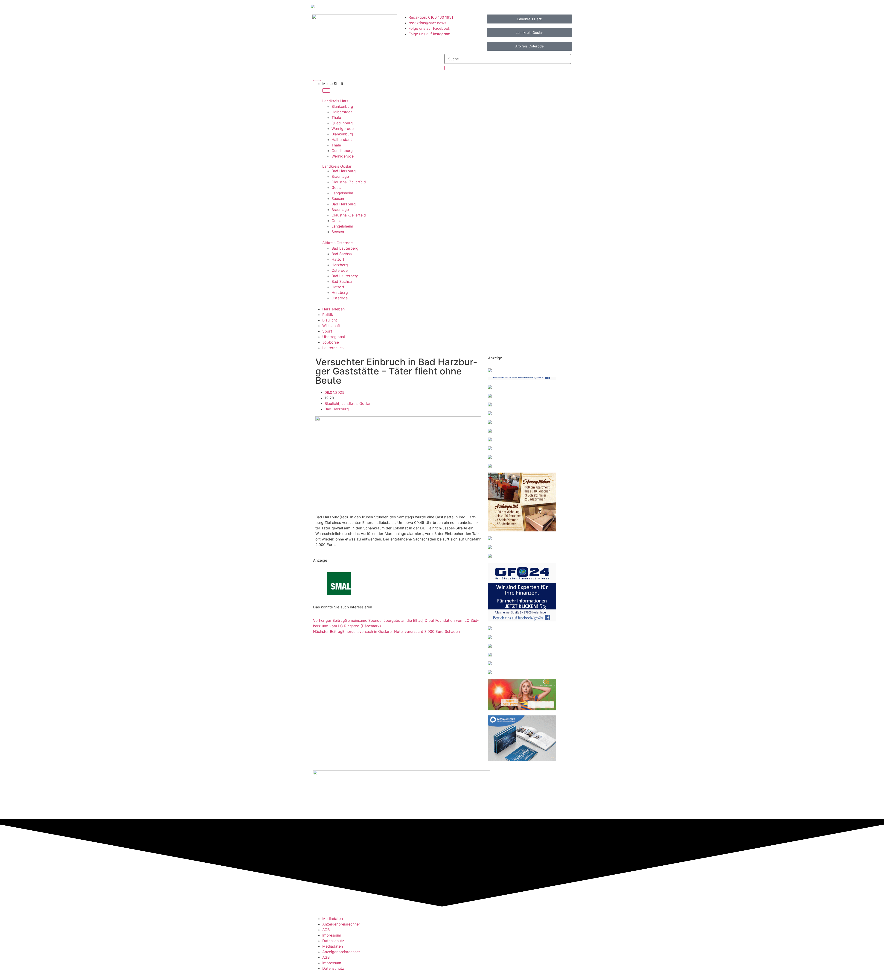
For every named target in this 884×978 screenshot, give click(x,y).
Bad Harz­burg (344, 171)
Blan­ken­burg (342, 106)
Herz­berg (340, 265)
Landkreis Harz (335, 101)
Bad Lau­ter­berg (345, 248)
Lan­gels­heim (342, 193)
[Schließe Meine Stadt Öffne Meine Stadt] (326, 90)
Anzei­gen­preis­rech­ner (341, 924)
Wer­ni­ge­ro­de (343, 128)
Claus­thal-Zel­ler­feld (349, 182)
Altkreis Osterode (337, 242)
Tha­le (336, 117)
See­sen (338, 198)
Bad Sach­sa (342, 253)
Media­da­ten (332, 918)
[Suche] (448, 68)
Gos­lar (337, 187)
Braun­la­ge (340, 176)
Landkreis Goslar (337, 166)
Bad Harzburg (337, 409)
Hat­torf (338, 259)
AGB (326, 929)
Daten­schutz (333, 940)
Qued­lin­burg (342, 123)
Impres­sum (331, 935)
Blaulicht (332, 403)
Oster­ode (340, 270)
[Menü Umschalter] (317, 79)
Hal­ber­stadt (342, 112)
